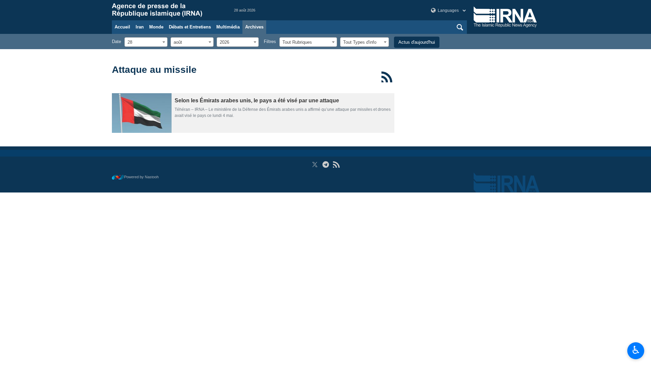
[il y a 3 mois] (142, 113)
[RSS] (387, 77)
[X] (314, 164)
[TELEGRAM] (325, 164)
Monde (156, 26)
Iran (140, 26)
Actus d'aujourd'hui (416, 42)
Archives (254, 26)
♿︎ (636, 350)
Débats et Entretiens (190, 26)
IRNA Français (166, 10)
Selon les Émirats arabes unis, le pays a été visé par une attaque (257, 100)
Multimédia (228, 26)
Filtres (270, 41)
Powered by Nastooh (141, 177)
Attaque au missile (154, 69)
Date (116, 41)
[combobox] (145, 42)
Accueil (122, 26)
